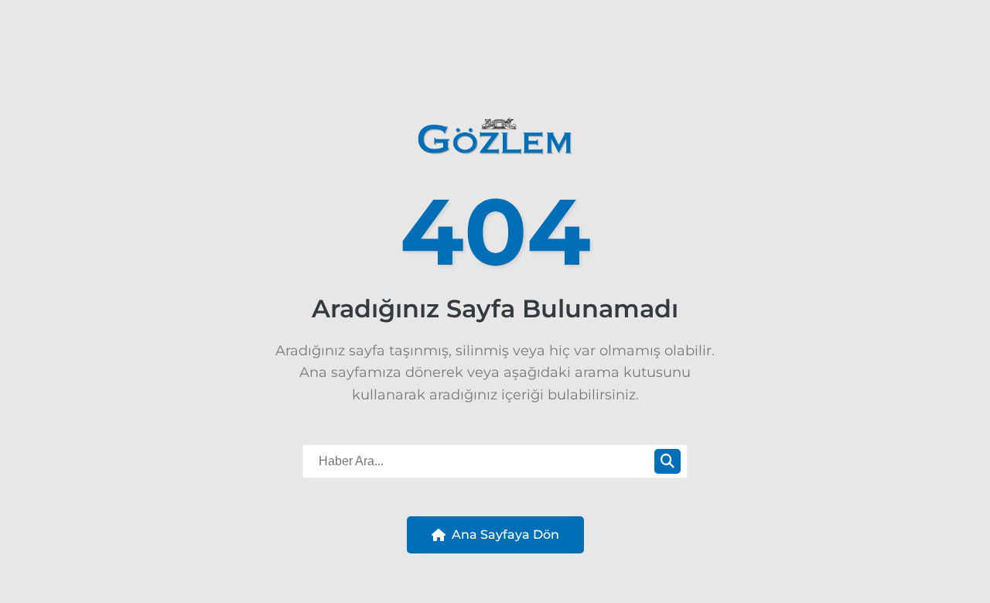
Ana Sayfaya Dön (505, 534)
